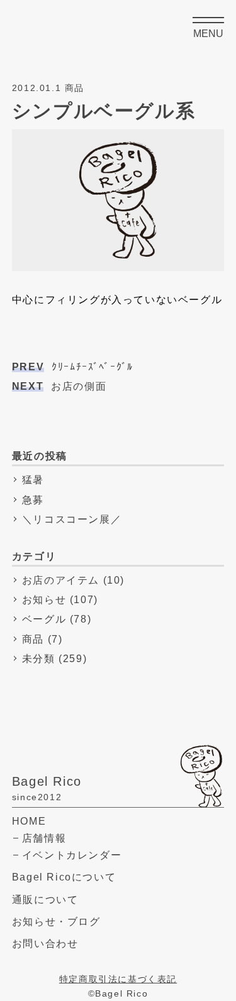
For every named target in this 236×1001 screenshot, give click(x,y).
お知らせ (44, 599)
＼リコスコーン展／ (71, 519)
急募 (33, 500)
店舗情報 (44, 838)
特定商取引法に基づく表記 (118, 979)
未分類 (38, 658)
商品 (33, 639)
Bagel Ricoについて (64, 877)
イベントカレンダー (71, 855)
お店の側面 (59, 386)
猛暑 (33, 479)
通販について (45, 899)
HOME (29, 821)
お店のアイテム (60, 580)
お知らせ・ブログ (56, 921)
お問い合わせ (45, 943)
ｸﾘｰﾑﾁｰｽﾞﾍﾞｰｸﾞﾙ (72, 366)
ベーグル (44, 619)
